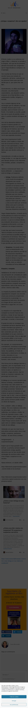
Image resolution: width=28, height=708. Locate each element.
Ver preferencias (14, 704)
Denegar (14, 700)
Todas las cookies (14, 696)
